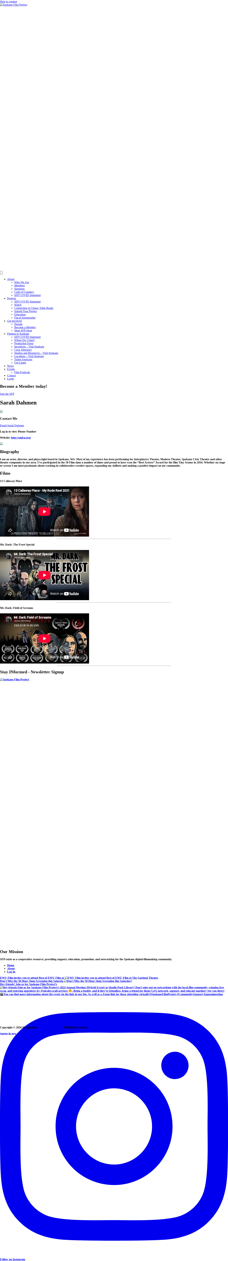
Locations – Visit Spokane (29, 356)
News (10, 365)
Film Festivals (22, 372)
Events (11, 369)
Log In (11, 971)
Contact (11, 375)
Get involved (14, 320)
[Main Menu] (1, 273)
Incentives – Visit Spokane (29, 346)
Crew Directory (23, 349)
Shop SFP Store (23, 330)
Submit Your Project (25, 311)
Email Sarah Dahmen (12, 425)
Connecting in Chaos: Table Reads (33, 308)
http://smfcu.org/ (21, 437)
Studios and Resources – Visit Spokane (36, 353)
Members (19, 285)
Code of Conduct (24, 291)
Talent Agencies (23, 359)
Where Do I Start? (24, 340)
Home (10, 965)
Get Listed (20, 362)
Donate (18, 324)
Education (20, 314)
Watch (17, 304)
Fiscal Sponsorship (24, 317)
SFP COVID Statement (27, 295)
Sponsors (19, 288)
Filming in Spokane (18, 333)
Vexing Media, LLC (50, 1027)
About (10, 279)
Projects (11, 298)
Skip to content (8, 1)
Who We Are (21, 282)
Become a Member (25, 327)
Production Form (23, 343)
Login (10, 378)
